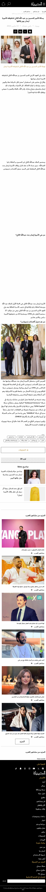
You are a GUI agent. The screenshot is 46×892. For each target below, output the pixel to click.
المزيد (22, 741)
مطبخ (43, 797)
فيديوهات (41, 835)
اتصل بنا (42, 851)
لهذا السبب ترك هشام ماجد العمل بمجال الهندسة (30, 623)
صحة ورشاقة (40, 789)
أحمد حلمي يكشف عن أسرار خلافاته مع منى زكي (31, 660)
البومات (42, 839)
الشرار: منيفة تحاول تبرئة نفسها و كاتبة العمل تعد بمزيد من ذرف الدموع (25, 733)
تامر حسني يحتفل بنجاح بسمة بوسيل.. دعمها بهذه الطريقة (28, 586)
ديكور (43, 831)
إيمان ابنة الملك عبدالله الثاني (11, 441)
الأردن (42, 441)
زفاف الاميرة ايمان (30, 437)
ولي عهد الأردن (34, 441)
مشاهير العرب (26, 12)
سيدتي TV (41, 873)
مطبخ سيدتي (40, 870)
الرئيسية (44, 12)
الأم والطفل (41, 805)
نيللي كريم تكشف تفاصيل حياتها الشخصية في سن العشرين (28, 697)
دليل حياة (41, 793)
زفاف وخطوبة (40, 809)
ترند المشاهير (11, 437)
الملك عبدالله (24, 441)
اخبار (43, 820)
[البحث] (9, 4)
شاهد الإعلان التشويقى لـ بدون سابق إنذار (33, 550)
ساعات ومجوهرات (38, 816)
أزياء (43, 781)
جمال (43, 785)
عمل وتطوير (41, 828)
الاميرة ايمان (41, 437)
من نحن (42, 847)
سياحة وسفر (40, 824)
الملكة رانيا (21, 437)
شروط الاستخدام (39, 854)
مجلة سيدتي (41, 866)
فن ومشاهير (36, 12)
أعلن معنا (41, 858)
